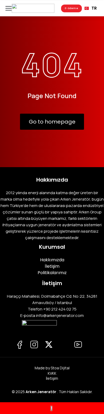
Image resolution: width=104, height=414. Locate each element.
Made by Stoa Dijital (52, 367)
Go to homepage (52, 121)
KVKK (52, 373)
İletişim (52, 378)
